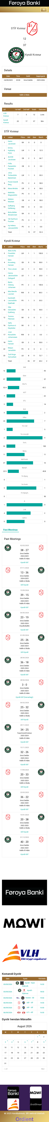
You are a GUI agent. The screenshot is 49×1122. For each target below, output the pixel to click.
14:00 (42, 1003)
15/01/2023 (24, 815)
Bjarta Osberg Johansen (11, 284)
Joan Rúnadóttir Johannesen (12, 334)
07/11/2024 (24, 568)
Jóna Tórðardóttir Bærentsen (12, 175)
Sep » (43, 1069)
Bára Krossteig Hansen (11, 262)
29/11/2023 (24, 725)
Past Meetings (10, 529)
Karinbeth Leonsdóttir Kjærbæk (12, 300)
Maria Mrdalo (13, 188)
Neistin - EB (29, 998)
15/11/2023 (24, 747)
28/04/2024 (24, 658)
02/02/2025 (24, 545)
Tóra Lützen (12, 269)
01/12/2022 (24, 837)
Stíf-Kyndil (24, 585)
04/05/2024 (24, 613)
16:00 (42, 984)
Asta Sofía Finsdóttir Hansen (12, 253)
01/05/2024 (24, 635)
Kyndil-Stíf (24, 562)
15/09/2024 (24, 590)
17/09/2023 (24, 770)
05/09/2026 (7, 984)
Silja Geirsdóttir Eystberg (12, 309)
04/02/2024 (24, 703)
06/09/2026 (7, 1003)
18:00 (42, 992)
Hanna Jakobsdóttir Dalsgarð (13, 275)
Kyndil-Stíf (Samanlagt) (24, 697)
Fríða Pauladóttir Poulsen (12, 166)
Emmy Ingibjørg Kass (11, 150)
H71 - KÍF (29, 1012)
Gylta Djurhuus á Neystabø (12, 325)
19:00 (42, 998)
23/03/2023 (24, 792)
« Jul (5, 1069)
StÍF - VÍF (29, 1003)
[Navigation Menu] (44, 9)
